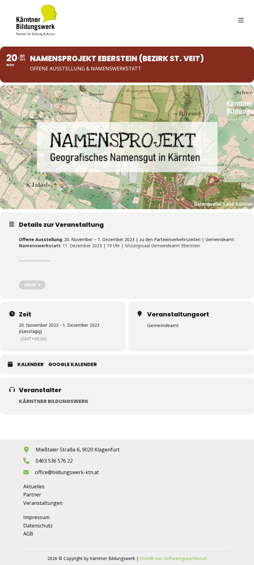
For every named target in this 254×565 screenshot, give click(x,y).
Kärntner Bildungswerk (54, 401)
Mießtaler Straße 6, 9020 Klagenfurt (78, 449)
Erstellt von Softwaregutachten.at (173, 558)
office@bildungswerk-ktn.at (67, 472)
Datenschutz (38, 525)
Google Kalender (72, 364)
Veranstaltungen (43, 503)
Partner (32, 494)
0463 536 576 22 (54, 460)
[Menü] (241, 20)
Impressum (36, 517)
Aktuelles (34, 486)
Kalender (30, 364)
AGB (28, 533)
